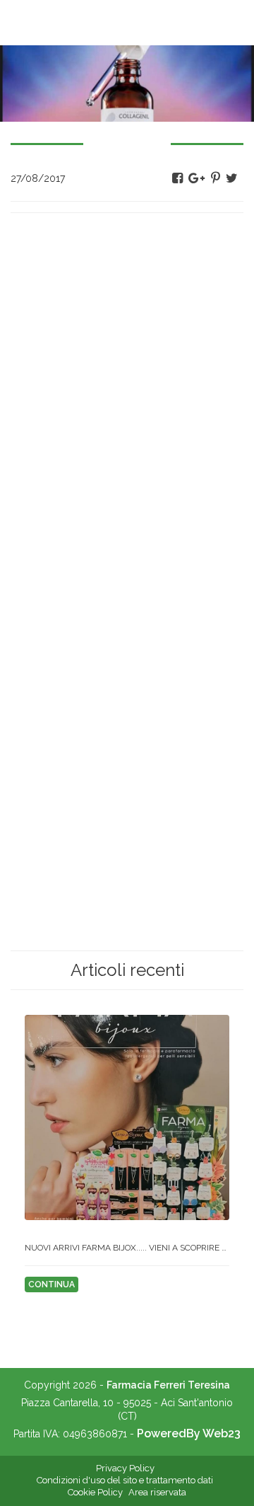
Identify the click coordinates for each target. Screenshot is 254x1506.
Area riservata (157, 1492)
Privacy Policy (125, 1468)
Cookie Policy (95, 1492)
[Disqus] (127, 400)
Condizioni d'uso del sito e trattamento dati (125, 1480)
